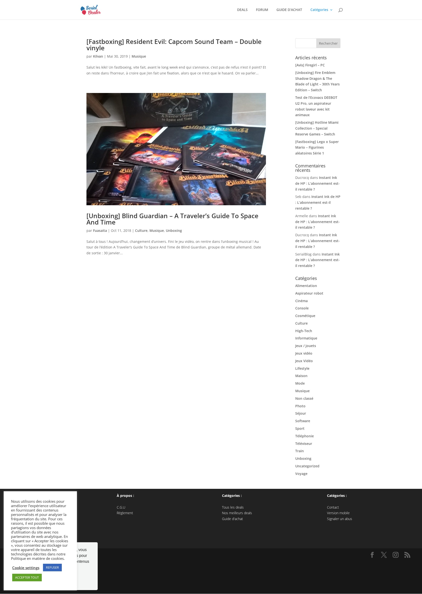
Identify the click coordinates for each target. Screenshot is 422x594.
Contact (333, 507)
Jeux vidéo (303, 353)
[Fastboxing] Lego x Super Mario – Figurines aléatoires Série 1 (317, 147)
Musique (139, 56)
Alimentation (306, 285)
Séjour (300, 413)
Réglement (125, 513)
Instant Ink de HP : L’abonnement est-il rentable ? (317, 183)
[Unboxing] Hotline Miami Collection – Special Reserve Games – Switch (316, 128)
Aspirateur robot (309, 293)
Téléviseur (303, 443)
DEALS (241, 10)
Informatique (306, 338)
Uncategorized (307, 466)
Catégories (318, 10)
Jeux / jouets (305, 345)
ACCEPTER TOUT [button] (27, 577)
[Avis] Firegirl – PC (310, 65)
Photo (300, 406)
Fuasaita (100, 230)
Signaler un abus (339, 518)
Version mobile (338, 513)
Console (302, 308)
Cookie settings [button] (25, 567)
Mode (300, 383)
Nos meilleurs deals (237, 513)
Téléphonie (304, 436)
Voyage (301, 473)
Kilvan (98, 56)
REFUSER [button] (52, 567)
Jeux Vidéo (304, 360)
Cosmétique (305, 315)
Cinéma (301, 300)
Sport (300, 428)
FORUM (261, 10)
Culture (141, 230)
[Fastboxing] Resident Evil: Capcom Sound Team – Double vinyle (174, 44)
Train (299, 451)
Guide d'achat (232, 518)
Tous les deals (233, 507)
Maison (301, 375)
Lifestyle (302, 368)
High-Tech (303, 330)
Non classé (304, 398)
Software (302, 421)
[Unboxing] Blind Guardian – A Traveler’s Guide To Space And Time (172, 218)
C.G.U (121, 507)
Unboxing (174, 230)
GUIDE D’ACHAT (288, 10)
